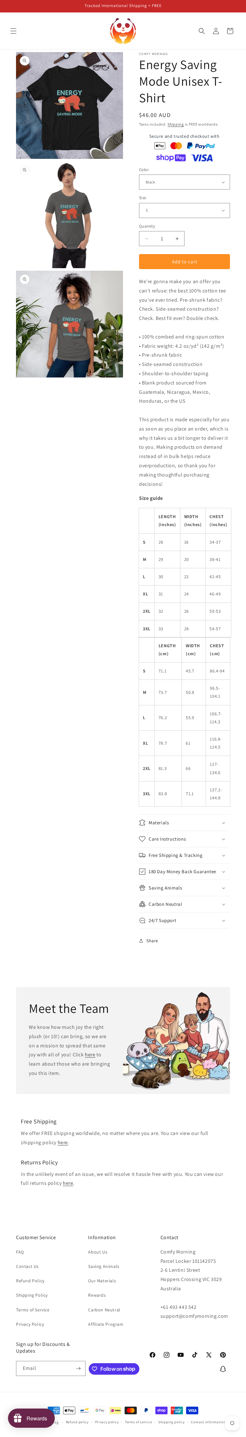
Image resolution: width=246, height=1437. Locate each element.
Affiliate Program (105, 1324)
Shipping (176, 124)
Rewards (97, 1295)
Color (144, 169)
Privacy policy (107, 1422)
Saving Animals (103, 1266)
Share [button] (152, 941)
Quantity (147, 226)
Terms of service (138, 1422)
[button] (13, 31)
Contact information (208, 1422)
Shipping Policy (32, 1295)
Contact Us (27, 1266)
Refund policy (77, 1422)
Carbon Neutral (104, 1310)
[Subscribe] (78, 1368)
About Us (97, 1252)
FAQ (20, 1252)
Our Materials (102, 1281)
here (90, 1055)
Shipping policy (171, 1422)
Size (142, 197)
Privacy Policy (30, 1324)
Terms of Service (33, 1310)
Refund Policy (30, 1281)
